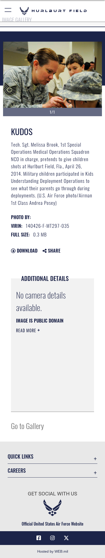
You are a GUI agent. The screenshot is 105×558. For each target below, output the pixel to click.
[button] (8, 11)
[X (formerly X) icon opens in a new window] (66, 538)
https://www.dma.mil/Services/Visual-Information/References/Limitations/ (47, 402)
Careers (17, 470)
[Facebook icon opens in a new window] (39, 538)
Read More (26, 330)
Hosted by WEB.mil (52, 551)
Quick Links (20, 456)
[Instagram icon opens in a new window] (52, 538)
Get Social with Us (52, 494)
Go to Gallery (27, 425)
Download (26, 250)
